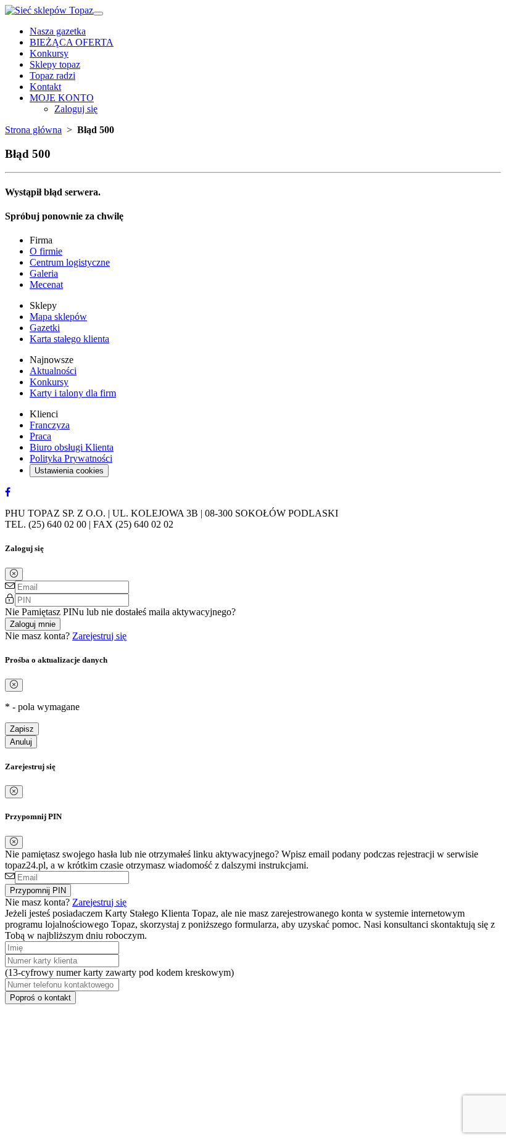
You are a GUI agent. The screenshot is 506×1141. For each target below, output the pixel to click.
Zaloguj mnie (33, 624)
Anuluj (21, 741)
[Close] (14, 574)
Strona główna (33, 130)
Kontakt (45, 86)
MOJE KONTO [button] (62, 97)
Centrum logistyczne (70, 262)
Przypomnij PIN (38, 890)
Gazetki (45, 327)
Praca (40, 436)
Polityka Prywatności (71, 458)
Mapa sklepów (58, 316)
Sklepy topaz (55, 64)
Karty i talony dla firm (73, 393)
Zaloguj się (75, 109)
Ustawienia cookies (69, 470)
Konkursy (49, 53)
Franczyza (50, 425)
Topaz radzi (52, 75)
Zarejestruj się (99, 636)
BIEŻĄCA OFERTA (72, 42)
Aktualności (53, 371)
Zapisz (22, 729)
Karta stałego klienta (69, 338)
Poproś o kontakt (40, 997)
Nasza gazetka (58, 31)
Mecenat (46, 284)
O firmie (46, 251)
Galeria (44, 273)
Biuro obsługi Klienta (72, 447)
